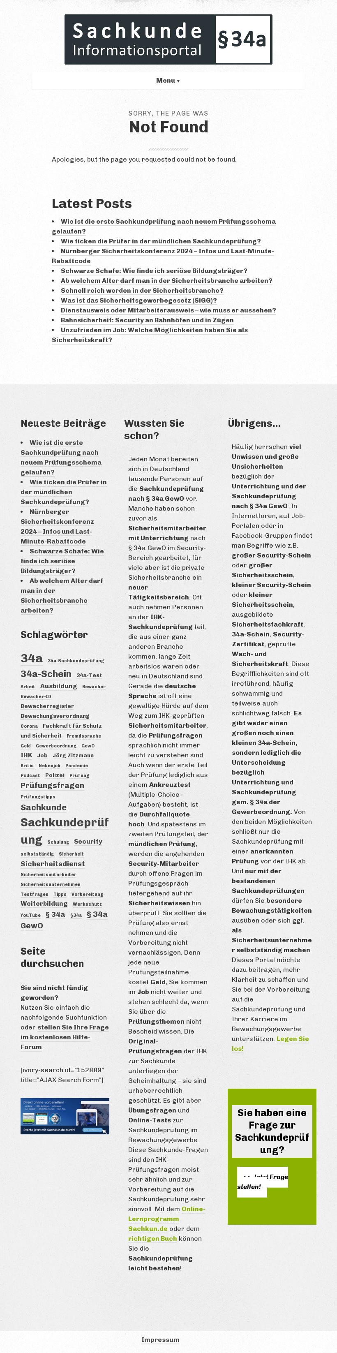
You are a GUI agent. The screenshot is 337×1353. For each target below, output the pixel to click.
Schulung (58, 842)
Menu (165, 80)
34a (32, 658)
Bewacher (94, 686)
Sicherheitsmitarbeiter (48, 874)
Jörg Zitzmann (73, 755)
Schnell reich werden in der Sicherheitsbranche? (142, 290)
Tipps (60, 894)
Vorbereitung (87, 894)
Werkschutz (87, 904)
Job (42, 755)
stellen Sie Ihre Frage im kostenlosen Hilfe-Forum (65, 1037)
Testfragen (34, 894)
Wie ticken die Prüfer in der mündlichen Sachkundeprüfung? (161, 241)
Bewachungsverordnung (55, 715)
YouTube (31, 915)
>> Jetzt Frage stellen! (262, 1182)
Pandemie (76, 765)
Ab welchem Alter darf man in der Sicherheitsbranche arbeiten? (166, 280)
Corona (29, 726)
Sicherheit (71, 854)
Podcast (30, 775)
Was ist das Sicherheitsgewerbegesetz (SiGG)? (139, 300)
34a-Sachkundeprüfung (76, 661)
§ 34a (55, 914)
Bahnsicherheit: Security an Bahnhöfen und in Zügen (147, 320)
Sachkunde (44, 807)
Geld (26, 746)
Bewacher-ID (36, 696)
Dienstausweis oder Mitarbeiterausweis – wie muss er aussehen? (168, 310)
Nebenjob (49, 765)
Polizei (55, 775)
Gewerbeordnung (56, 746)
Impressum (160, 1340)
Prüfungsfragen (52, 785)
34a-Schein (46, 674)
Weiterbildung (44, 903)
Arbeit (28, 686)
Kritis (27, 765)
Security (88, 841)
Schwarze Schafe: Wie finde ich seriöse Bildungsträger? (154, 271)
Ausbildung (58, 686)
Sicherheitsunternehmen (51, 884)
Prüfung (79, 775)
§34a (76, 915)
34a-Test (89, 675)
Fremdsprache (84, 736)
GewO (88, 746)
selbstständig (37, 854)
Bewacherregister (47, 706)
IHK (26, 755)
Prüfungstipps (38, 797)
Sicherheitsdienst (53, 864)
